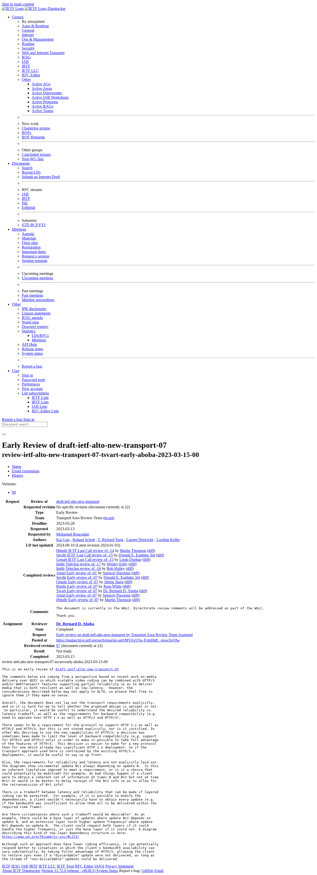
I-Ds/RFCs (40, 335)
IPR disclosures (34, 309)
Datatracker (56, 8)
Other (26, 79)
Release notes (32, 349)
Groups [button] (18, 17)
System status (32, 353)
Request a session (35, 256)
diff (151, 551)
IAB (25, 62)
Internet (28, 35)
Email (158, 871)
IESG (26, 57)
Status (16, 466)
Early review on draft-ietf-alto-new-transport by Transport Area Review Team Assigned (124, 635)
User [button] (15, 371)
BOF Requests (33, 137)
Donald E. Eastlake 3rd (137, 555)
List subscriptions (35, 393)
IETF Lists (40, 397)
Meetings (39, 340)
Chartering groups (36, 128)
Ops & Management (37, 39)
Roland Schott (84, 540)
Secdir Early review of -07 (77, 577)
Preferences (31, 384)
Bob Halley (116, 568)
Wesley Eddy (117, 564)
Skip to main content (18, 4)
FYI (42, 225)
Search (27, 168)
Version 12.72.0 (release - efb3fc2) (68, 871)
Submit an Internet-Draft (41, 177)
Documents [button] (21, 163)
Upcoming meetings (37, 278)
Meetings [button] (19, 229)
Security (28, 48)
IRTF (26, 66)
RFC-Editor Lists (45, 411)
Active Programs (45, 102)
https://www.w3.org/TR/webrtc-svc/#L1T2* (40, 837)
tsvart (109, 518)
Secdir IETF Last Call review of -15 (84, 555)
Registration (31, 247)
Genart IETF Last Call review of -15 (84, 559)
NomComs (30, 322)
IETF (6, 866)
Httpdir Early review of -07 (77, 600)
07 (58, 646)
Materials (29, 238)
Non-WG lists (33, 159)
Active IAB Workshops (50, 97)
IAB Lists (39, 406)
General (28, 30)
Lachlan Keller (168, 540)
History (18, 475)
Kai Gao (63, 540)
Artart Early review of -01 (76, 573)
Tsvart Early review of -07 (76, 591)
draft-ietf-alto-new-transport (77, 501)
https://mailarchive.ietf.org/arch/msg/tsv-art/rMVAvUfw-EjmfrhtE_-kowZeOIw (118, 640)
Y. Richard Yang (110, 540)
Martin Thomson (133, 551)
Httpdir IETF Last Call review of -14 (85, 551)
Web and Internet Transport (43, 53)
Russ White (113, 586)
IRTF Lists (40, 402)
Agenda (28, 234)
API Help (29, 344)
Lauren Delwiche (140, 540)
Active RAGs (42, 106)
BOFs (26, 132)
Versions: (9, 484)
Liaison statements (36, 313)
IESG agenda (32, 318)
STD (26, 225)
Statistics (28, 331)
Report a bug (32, 366)
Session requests (34, 261)
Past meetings (32, 295)
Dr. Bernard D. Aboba (120, 591)
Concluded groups (36, 154)
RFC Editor (31, 75)
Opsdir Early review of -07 (77, 582)
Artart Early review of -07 (76, 595)
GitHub (147, 871)
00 (14, 492)
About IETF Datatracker (21, 871)
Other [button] (16, 304)
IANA (99, 866)
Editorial (28, 207)
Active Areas (42, 88)
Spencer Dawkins (117, 573)
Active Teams (42, 111)
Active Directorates (47, 93)
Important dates (34, 252)
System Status (107, 871)
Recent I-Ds (31, 172)
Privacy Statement (119, 866)
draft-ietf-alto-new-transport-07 (87, 669)
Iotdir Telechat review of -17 (78, 564)
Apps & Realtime (35, 26)
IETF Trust (65, 866)
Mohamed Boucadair (72, 534)
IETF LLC (30, 70)
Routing (28, 44)
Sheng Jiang (113, 582)
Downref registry (35, 326)
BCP (34, 225)
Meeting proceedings (38, 300)
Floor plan (30, 243)
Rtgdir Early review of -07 (77, 586)
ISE (25, 203)
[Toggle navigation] (4, 434)
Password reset (33, 380)
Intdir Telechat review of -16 (78, 568)
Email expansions (25, 471)
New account (32, 389)
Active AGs (41, 84)
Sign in (27, 375)
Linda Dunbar (130, 559)
